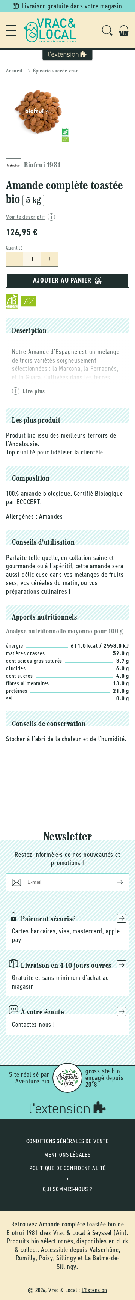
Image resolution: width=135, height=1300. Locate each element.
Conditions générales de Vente (67, 1141)
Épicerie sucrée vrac (56, 71)
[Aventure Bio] (67, 1078)
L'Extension (94, 1290)
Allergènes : (22, 516)
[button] (11, 30)
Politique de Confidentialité (67, 1168)
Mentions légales (67, 1155)
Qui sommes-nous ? (67, 1189)
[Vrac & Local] (49, 30)
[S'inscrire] (114, 882)
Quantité (14, 247)
